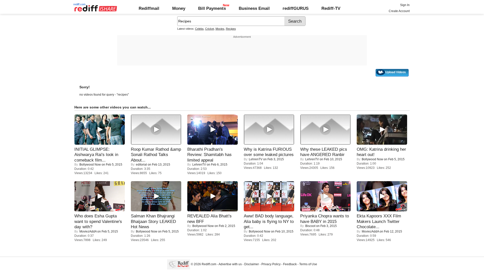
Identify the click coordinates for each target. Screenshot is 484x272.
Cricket (209, 28)
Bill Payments (212, 8)
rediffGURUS (296, 8)
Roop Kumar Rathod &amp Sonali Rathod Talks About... (156, 154)
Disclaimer (251, 264)
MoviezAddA (88, 231)
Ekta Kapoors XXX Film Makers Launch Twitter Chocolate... (379, 221)
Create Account (399, 11)
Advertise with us (230, 264)
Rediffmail (149, 8)
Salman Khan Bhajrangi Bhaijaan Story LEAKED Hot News (153, 221)
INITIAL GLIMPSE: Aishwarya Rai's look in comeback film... (96, 154)
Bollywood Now (90, 164)
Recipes (231, 28)
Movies (220, 28)
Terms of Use (308, 264)
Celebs (199, 28)
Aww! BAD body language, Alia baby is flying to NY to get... (269, 221)
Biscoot (310, 226)
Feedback (290, 264)
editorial (141, 164)
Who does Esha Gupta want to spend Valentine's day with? (98, 221)
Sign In (405, 5)
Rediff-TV (330, 8)
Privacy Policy (271, 264)
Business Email (254, 8)
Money (178, 8)
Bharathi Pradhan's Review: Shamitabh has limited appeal (209, 154)
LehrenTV (199, 164)
